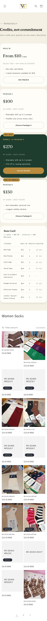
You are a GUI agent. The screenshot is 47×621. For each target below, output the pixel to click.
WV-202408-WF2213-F (9, 380)
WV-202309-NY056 (30, 601)
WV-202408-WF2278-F (31, 380)
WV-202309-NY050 (8, 350)
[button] (4, 6)
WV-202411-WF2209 (8, 534)
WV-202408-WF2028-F (31, 447)
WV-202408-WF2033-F (9, 580)
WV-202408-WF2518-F (9, 447)
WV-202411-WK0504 (8, 496)
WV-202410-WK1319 (9, 552)
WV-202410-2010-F (34, 552)
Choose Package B (23, 216)
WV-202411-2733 (29, 429)
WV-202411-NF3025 (30, 362)
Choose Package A (23, 125)
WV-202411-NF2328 (30, 534)
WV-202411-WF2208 (30, 496)
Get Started (23, 80)
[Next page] (30, 615)
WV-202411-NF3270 (8, 429)
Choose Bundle (23, 171)
